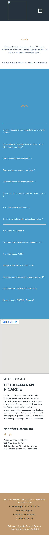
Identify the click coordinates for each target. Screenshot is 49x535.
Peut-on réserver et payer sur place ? (19, 170)
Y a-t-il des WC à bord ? (13, 231)
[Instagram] (10, 434)
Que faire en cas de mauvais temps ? (19, 182)
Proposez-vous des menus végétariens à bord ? (23, 277)
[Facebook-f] (5, 434)
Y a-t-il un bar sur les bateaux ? (16, 207)
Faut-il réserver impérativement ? (17, 158)
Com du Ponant (33, 526)
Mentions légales (24, 510)
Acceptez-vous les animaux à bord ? (18, 265)
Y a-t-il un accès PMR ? (13, 254)
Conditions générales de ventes (24, 506)
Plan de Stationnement (24, 514)
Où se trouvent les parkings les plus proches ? (23, 219)
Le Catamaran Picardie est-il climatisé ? (20, 288)
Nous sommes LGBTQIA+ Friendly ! (18, 300)
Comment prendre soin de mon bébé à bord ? (23, 242)
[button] (40, 11)
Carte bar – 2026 (24, 518)
